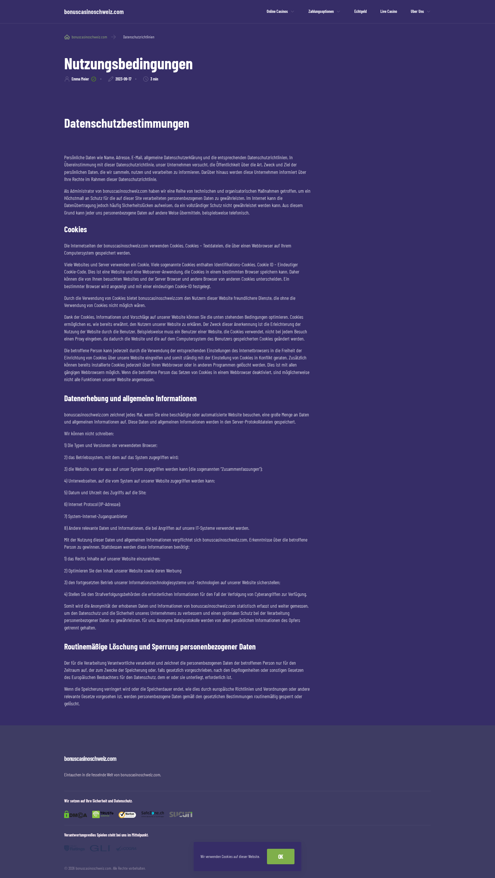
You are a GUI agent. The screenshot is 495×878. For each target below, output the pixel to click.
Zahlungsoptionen (321, 11)
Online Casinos (277, 11)
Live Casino (388, 11)
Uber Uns (417, 11)
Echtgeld (360, 11)
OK (280, 856)
